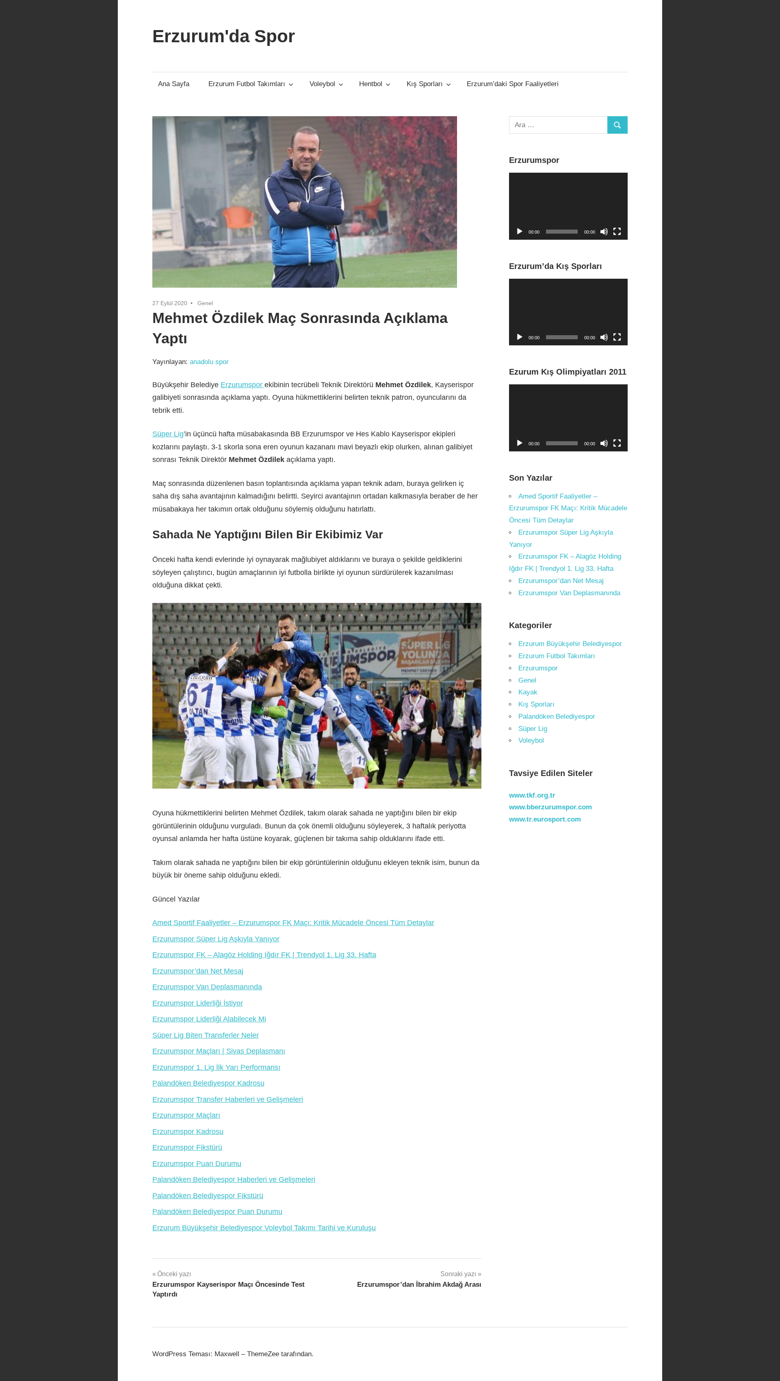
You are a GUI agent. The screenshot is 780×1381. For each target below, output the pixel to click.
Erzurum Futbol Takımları (246, 84)
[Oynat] (520, 232)
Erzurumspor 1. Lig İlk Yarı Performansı (216, 1067)
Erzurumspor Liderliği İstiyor (197, 1003)
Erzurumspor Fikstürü (187, 1147)
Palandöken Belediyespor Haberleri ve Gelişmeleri (233, 1179)
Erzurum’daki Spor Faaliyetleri (513, 84)
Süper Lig (168, 434)
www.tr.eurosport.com (545, 819)
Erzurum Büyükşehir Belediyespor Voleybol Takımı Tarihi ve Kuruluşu (264, 1228)
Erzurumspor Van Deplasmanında (207, 987)
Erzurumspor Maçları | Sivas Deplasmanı (218, 1051)
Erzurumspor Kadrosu (187, 1131)
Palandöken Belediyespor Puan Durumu (217, 1212)
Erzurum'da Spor (223, 36)
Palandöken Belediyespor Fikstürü (207, 1196)
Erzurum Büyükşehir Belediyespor (570, 644)
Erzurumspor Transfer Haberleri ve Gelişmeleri (227, 1099)
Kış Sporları (425, 84)
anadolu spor (209, 362)
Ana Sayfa (173, 84)
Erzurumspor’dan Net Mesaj (197, 971)
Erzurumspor (242, 385)
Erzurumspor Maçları (186, 1115)
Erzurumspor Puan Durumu (196, 1164)
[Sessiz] (604, 232)
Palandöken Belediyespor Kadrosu (208, 1083)
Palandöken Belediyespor (556, 716)
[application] (568, 206)
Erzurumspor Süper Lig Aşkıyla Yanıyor (216, 939)
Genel (205, 303)
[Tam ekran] (617, 232)
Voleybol (322, 84)
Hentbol (370, 84)
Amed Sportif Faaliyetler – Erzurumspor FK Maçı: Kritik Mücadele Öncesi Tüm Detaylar (293, 923)
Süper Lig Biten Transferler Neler (205, 1035)
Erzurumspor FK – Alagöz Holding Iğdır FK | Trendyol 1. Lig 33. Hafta (264, 955)
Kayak (527, 692)
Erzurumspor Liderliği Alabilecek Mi (209, 1019)
